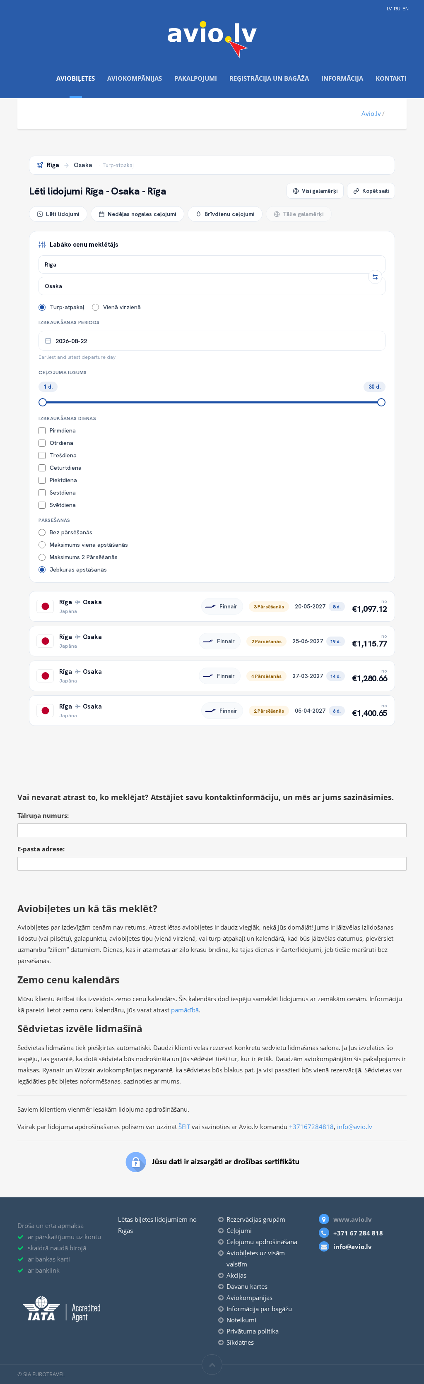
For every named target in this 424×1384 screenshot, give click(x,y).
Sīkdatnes (240, 1342)
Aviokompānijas (134, 78)
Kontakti (391, 78)
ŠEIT (184, 1126)
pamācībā (185, 1010)
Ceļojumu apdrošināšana (261, 1241)
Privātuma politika (252, 1331)
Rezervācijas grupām (255, 1219)
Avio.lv (371, 113)
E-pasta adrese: (41, 849)
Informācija (342, 78)
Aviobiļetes (75, 78)
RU (397, 9)
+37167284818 (311, 1126)
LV (389, 9)
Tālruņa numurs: (43, 815)
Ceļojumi (239, 1230)
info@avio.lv (354, 1126)
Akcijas (236, 1275)
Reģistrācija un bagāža (269, 78)
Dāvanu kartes (246, 1286)
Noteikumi (241, 1320)
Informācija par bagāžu (259, 1309)
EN (405, 9)
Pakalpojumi (195, 78)
